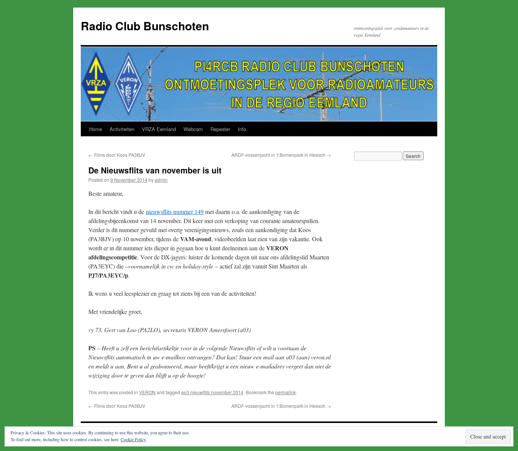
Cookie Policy (133, 439)
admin (161, 179)
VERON (147, 392)
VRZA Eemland (159, 129)
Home (95, 129)
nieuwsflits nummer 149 (175, 211)
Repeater (220, 129)
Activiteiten (122, 129)
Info (242, 129)
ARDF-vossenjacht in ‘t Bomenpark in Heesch (281, 154)
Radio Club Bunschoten (145, 25)
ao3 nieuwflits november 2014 (212, 392)
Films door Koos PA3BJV (116, 154)
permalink (285, 392)
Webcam (193, 129)
